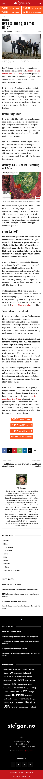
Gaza (14, 676)
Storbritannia (24, 699)
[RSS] (18, 764)
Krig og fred (6, 19)
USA (7, 706)
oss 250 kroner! (36, 8)
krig (34, 687)
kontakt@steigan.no (26, 751)
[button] (3, 3)
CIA (19, 669)
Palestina (7, 695)
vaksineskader (23, 707)
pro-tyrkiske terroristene (23, 305)
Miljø (5, 557)
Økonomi (7, 564)
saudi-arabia (7, 699)
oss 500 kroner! (14, 12)
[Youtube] (30, 764)
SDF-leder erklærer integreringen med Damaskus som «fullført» (20, 595)
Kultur (6, 554)
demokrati (31, 669)
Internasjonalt (8, 547)
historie (29, 676)
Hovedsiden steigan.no (17, 772)
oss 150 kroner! (14, 8)
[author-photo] (21, 485)
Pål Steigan (8, 31)
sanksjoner (28, 695)
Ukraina (30, 702)
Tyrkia (12, 703)
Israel (21, 680)
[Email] (30, 450)
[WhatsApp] (19, 450)
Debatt (6, 541)
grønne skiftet (21, 676)
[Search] (40, 3)
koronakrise (18, 688)
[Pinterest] (14, 450)
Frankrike (7, 676)
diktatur (6, 673)
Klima (30, 684)
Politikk (6, 567)
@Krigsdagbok (8, 669)
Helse (5, 544)
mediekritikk (14, 691)
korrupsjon (27, 688)
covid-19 (24, 669)
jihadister (33, 680)
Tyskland (19, 702)
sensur (15, 699)
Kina (14, 684)
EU (11, 673)
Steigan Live (29, 772)
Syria (6, 702)
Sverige (32, 699)
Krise (5, 691)
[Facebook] (4, 450)
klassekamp (22, 684)
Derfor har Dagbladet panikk (31, 465)
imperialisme (7, 680)
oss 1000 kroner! (36, 12)
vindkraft (33, 707)
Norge (6, 560)
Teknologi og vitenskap (12, 570)
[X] (9, 450)
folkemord (27, 673)
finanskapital (18, 673)
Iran (14, 680)
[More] (35, 450)
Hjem (4, 16)
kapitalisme (7, 684)
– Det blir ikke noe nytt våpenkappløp (11, 465)
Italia (26, 680)
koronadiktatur (8, 688)
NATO (24, 691)
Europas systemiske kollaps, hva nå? (14, 601)
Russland (18, 695)
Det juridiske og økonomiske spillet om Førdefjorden (20, 589)
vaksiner (14, 707)
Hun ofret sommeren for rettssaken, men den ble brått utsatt (21, 607)
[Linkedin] (24, 450)
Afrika (15, 669)
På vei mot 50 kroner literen (11, 584)
